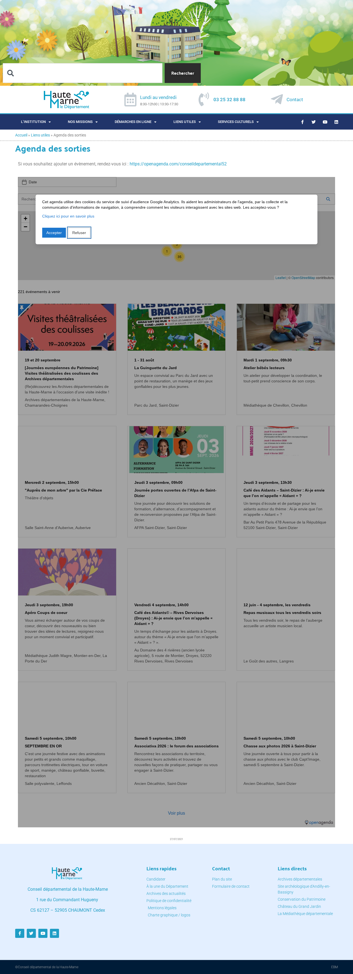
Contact (295, 99)
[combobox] (82, 73)
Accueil (21, 135)
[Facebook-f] (302, 122)
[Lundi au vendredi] (130, 99)
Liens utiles (184, 122)
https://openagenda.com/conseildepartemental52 (178, 164)
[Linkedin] (336, 122)
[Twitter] (314, 122)
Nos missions (80, 122)
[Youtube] (325, 122)
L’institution (33, 122)
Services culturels (236, 122)
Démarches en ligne (133, 122)
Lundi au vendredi (158, 97)
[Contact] (277, 99)
